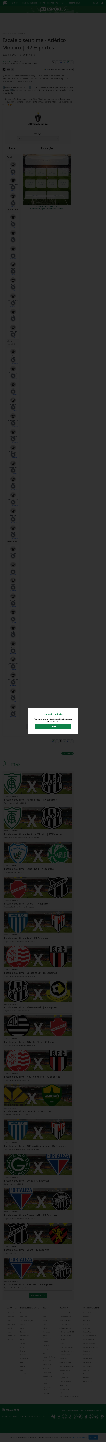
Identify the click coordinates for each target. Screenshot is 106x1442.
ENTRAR (53, 727)
